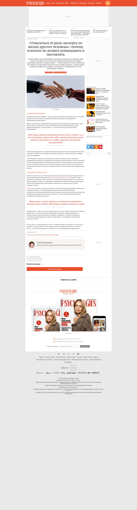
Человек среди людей (60, 72)
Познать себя (49, 72)
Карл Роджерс (31, 188)
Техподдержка (68, 362)
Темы (66, 3)
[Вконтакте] (69, 354)
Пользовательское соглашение (44, 359)
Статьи (53, 3)
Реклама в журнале (60, 357)
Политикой (59, 341)
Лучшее (48, 3)
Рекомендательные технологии (80, 359)
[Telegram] (64, 354)
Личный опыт (74, 3)
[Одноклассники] (73, 354)
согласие (60, 339)
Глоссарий (98, 3)
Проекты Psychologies (95, 359)
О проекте (41, 357)
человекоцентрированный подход (60, 177)
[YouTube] (78, 354)
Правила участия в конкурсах (90, 357)
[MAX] (59, 354)
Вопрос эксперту (71, 357)
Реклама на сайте (49, 357)
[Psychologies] (35, 3)
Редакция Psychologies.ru (35, 256)
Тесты (107, 3)
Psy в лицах (91, 3)
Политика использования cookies (62, 359)
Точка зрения (60, 3)
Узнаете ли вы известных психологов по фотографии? (43, 235)
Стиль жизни (82, 3)
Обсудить (77, 37)
